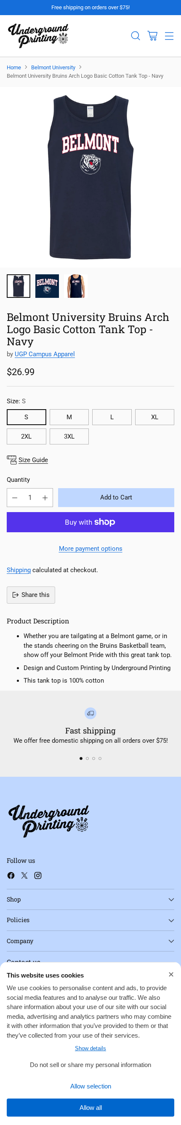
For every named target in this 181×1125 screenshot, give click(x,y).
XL (154, 417)
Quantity (18, 480)
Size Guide (33, 460)
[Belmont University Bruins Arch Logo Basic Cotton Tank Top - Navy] (90, 177)
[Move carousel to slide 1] (81, 758)
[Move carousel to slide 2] (87, 758)
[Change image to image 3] (76, 286)
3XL (69, 436)
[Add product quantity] (45, 498)
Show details (90, 1048)
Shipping (19, 570)
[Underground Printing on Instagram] (38, 876)
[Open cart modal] (152, 36)
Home (14, 67)
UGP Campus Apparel (45, 354)
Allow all (91, 1107)
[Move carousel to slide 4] (99, 758)
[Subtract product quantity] (14, 498)
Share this (35, 595)
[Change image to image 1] (18, 286)
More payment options (90, 548)
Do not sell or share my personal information (90, 1064)
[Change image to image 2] (47, 286)
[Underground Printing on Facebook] (11, 876)
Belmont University (53, 67)
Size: (16, 401)
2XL (26, 436)
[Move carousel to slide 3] (93, 758)
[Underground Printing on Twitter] (24, 876)
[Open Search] (135, 36)
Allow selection (90, 1086)
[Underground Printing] (38, 36)
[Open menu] (169, 36)
